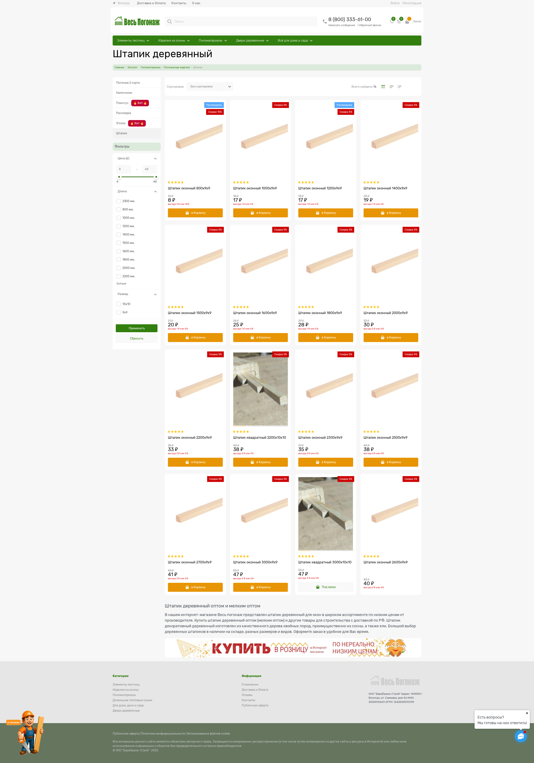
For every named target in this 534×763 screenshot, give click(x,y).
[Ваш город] (527, 713)
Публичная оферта (126, 733)
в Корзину (198, 212)
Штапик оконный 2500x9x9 (385, 438)
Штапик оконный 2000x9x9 (386, 313)
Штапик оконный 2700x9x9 (190, 562)
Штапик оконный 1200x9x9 (320, 188)
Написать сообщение (341, 25)
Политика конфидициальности (163, 733)
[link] (121, 3)
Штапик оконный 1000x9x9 (255, 188)
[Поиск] (169, 21)
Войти (395, 3)
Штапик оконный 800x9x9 (189, 188)
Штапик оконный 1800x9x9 (320, 313)
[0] (392, 23)
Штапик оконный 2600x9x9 (386, 562)
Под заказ (329, 587)
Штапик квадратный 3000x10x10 (324, 562)
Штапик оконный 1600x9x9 (255, 313)
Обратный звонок (370, 25)
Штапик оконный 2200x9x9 (190, 438)
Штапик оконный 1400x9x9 (385, 188)
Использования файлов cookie (208, 733)
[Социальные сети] (521, 736)
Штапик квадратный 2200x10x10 (259, 438)
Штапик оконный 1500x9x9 (189, 313)
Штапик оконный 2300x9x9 (320, 438)
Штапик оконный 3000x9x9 (255, 562)
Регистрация (412, 3)
